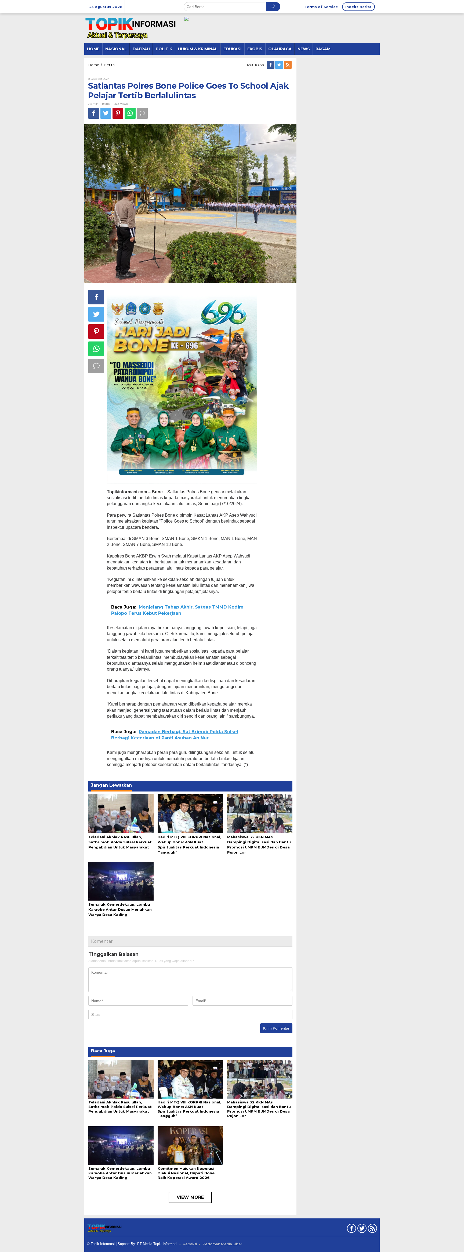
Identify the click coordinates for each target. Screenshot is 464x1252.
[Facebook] (271, 65)
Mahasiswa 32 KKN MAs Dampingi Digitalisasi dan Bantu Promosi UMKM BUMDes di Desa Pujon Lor (259, 1109)
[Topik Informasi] (131, 28)
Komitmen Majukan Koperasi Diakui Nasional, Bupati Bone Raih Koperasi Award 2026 (186, 1173)
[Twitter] (279, 65)
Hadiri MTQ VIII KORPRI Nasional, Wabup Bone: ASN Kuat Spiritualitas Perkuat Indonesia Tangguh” (189, 1109)
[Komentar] (142, 113)
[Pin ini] (118, 113)
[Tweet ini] (105, 113)
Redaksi (190, 1244)
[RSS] (288, 65)
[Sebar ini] (93, 113)
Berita (106, 104)
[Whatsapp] (130, 113)
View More (190, 1197)
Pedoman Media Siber (222, 1244)
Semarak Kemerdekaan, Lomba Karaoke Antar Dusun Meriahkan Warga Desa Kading (120, 909)
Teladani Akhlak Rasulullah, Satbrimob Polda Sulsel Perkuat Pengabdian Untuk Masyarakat (120, 842)
